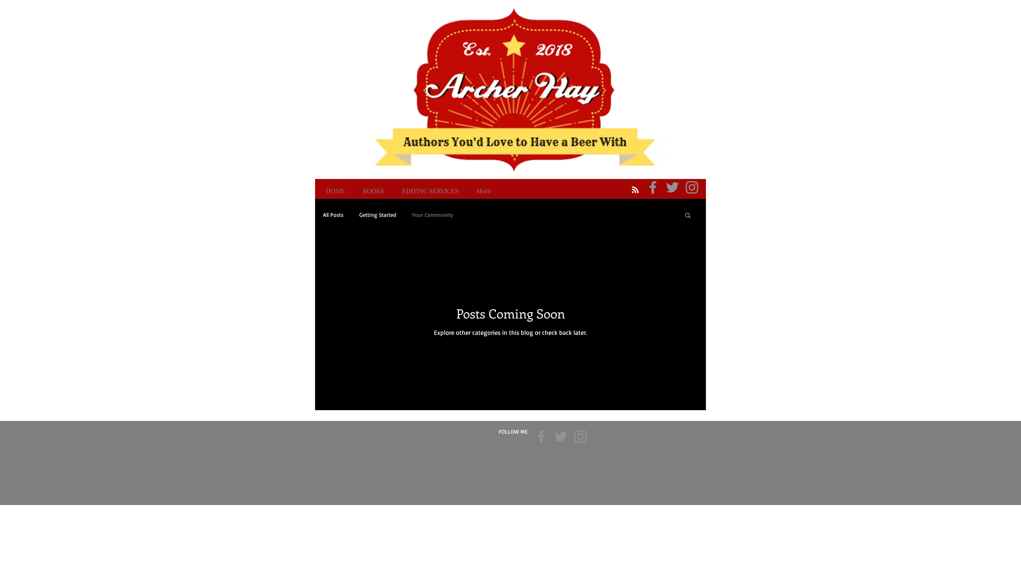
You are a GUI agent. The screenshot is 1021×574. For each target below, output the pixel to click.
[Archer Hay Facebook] (653, 187)
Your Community (432, 214)
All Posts (333, 214)
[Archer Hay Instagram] (692, 187)
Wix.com (559, 510)
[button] (688, 216)
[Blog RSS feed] (635, 190)
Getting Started (377, 214)
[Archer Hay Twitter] (672, 187)
